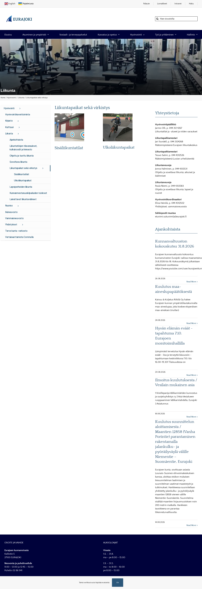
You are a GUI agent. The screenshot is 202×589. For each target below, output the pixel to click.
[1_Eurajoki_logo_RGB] (19, 14)
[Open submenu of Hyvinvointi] (143, 34)
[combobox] (176, 18)
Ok (117, 582)
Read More (191, 282)
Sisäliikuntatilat (69, 148)
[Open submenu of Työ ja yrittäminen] (175, 34)
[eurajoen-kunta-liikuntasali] (69, 114)
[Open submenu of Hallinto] (196, 34)
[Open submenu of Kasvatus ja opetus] (118, 34)
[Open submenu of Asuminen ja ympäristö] (47, 34)
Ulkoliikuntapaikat (118, 147)
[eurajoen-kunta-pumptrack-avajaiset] (117, 114)
